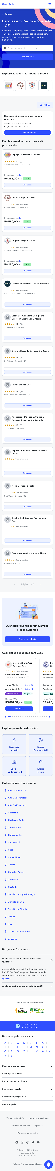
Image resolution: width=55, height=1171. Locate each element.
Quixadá (8, 14)
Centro (11, 864)
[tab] (9, 716)
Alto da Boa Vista (17, 790)
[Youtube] (38, 1142)
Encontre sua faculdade (14, 1081)
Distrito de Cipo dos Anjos (22, 894)
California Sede (16, 820)
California (13, 812)
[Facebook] (17, 1142)
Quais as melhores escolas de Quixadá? (22, 986)
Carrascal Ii (14, 842)
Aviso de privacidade (39, 1118)
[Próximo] (40, 584)
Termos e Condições (15, 1118)
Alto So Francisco (17, 805)
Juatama (12, 939)
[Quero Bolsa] (13, 4)
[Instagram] (22, 1142)
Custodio (13, 886)
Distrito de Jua (16, 901)
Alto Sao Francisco (18, 797)
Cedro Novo (14, 857)
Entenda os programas (14, 1096)
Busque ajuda (9, 1104)
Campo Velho (15, 835)
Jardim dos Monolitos (19, 931)
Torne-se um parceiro (27, 1133)
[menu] (49, 4)
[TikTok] (27, 1142)
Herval (11, 916)
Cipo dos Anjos (15, 872)
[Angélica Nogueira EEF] (32, 85)
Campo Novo (14, 827)
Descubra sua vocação (13, 1066)
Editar (27, 685)
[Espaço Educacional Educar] (8, 85)
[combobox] (27, 48)
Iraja (10, 924)
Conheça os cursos (12, 1073)
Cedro (11, 849)
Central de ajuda (30, 1027)
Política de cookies (21, 1125)
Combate (13, 879)
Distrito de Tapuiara (18, 909)
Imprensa (38, 1125)
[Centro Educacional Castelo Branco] (43, 85)
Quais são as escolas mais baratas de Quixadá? (21, 960)
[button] (5, 717)
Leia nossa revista (11, 1089)
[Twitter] (33, 1142)
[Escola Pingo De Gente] (20, 85)
